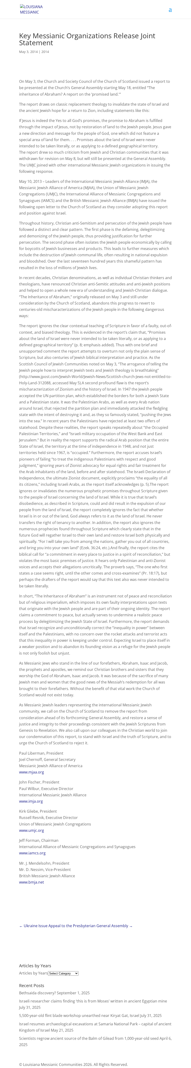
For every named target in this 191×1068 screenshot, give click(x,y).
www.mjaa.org (31, 772)
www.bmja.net (31, 882)
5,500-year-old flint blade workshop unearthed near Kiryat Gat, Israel (79, 1015)
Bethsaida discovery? (37, 992)
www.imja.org (31, 801)
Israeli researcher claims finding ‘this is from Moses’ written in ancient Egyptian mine (93, 1001)
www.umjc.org (31, 830)
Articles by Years (33, 973)
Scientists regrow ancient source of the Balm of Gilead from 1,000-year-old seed (89, 1038)
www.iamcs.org (32, 853)
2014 (45, 51)
